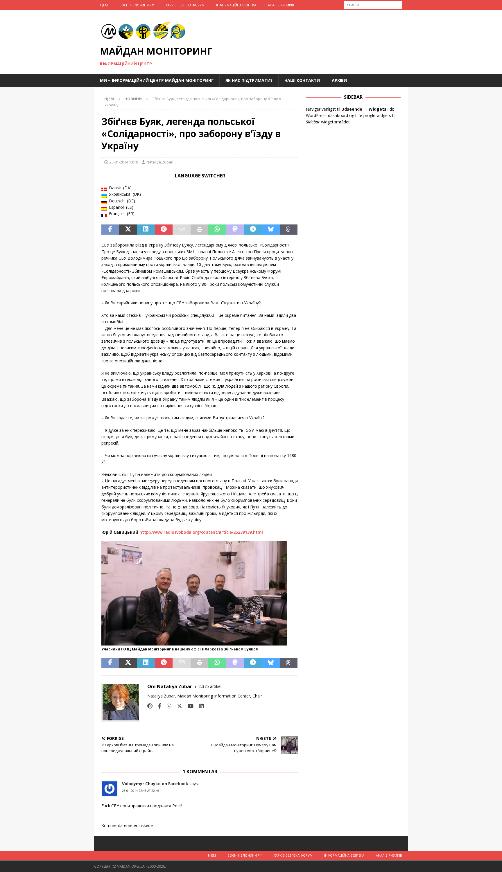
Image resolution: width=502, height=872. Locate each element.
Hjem (104, 5)
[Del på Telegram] (253, 229)
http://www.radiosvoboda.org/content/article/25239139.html (201, 532)
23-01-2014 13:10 (124, 162)
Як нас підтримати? (248, 80)
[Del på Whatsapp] (217, 229)
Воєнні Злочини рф (136, 5)
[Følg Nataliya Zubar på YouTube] (188, 706)
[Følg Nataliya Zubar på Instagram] (166, 706)
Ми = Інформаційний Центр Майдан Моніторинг (157, 80)
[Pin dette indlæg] (164, 229)
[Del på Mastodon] (235, 229)
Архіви (339, 80)
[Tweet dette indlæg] (128, 229)
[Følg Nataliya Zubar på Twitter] (177, 706)
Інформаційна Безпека (236, 5)
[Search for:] (373, 4)
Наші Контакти (302, 80)
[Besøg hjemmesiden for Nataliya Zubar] (150, 706)
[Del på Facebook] (110, 229)
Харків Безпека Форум (185, 5)
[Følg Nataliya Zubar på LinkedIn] (199, 706)
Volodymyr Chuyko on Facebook (155, 783)
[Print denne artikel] (199, 229)
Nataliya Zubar (159, 162)
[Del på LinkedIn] (146, 229)
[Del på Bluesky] (270, 229)
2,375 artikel (209, 686)
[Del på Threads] (288, 229)
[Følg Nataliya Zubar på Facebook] (157, 706)
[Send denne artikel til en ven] (181, 229)
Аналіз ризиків (281, 5)
